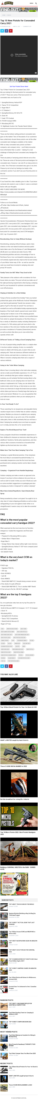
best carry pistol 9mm (7, 631)
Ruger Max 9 (11, 658)
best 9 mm (23, 628)
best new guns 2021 (6, 634)
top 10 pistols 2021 (13, 661)
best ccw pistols (22, 631)
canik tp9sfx (4, 640)
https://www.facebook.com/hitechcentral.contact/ (16, 210)
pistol (21, 655)
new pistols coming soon (8, 655)
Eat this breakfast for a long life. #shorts (14, 799)
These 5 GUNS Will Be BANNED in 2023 (13, 766)
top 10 (3, 661)
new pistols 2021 (6, 652)
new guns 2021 (5, 649)
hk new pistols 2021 (6, 646)
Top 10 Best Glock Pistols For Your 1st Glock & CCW (18, 707)
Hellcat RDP (26, 643)
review (3, 658)
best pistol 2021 (5, 637)
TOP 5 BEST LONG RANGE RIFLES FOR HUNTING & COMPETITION (20, 1004)
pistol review (29, 655)
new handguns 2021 (18, 649)
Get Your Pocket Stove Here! (19, 86)
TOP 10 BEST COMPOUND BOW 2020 (20, 1022)
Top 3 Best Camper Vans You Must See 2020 (22, 1053)
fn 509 (3, 643)
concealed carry (22, 640)
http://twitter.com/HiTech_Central (18, 205)
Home (3, 15)
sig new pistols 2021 (24, 658)
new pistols (30, 649)
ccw (13, 640)
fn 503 (31, 640)
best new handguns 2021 (22, 634)
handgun (17, 643)
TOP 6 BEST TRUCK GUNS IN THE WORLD (21, 904)
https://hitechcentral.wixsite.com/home (18, 213)
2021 (2, 628)
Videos (9, 15)
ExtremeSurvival (5, 26)
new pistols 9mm (18, 652)
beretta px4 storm (12, 628)
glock (9, 643)
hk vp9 (17, 646)
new (24, 646)
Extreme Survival (21, 1098)
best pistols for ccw (19, 637)
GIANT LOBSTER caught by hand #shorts (14, 740)
